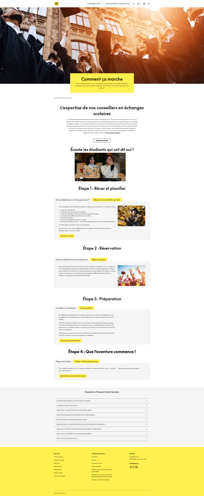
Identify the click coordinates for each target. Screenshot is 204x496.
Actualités (94, 457)
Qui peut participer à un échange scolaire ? (73, 401)
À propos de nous (97, 463)
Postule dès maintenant (70, 341)
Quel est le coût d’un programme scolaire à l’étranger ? (79, 429)
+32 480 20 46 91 (134, 457)
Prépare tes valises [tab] (63, 361)
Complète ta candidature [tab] (66, 308)
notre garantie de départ (113, 133)
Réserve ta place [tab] (98, 259)
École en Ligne (58, 473)
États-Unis (57, 463)
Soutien (94, 460)
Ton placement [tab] (86, 308)
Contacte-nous (66, 236)
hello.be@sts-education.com (137, 459)
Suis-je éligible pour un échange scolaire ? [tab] (72, 200)
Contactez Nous (58, 457)
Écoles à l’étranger (59, 460)
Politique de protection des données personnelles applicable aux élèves (102, 475)
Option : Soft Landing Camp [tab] (86, 361)
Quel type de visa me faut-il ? (67, 438)
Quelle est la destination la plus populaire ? (74, 410)
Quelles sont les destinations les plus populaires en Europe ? (80, 424)
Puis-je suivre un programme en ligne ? (71, 420)
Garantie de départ (59, 476)
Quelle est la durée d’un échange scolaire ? (73, 434)
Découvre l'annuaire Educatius (73, 376)
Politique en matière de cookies (101, 480)
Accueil (56, 98)
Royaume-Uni (58, 466)
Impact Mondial (96, 466)
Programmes (57, 469)
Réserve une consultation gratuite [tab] (107, 200)
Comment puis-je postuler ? (67, 405)
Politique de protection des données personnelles (102, 470)
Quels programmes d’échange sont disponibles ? (75, 415)
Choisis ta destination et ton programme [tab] (72, 259)
